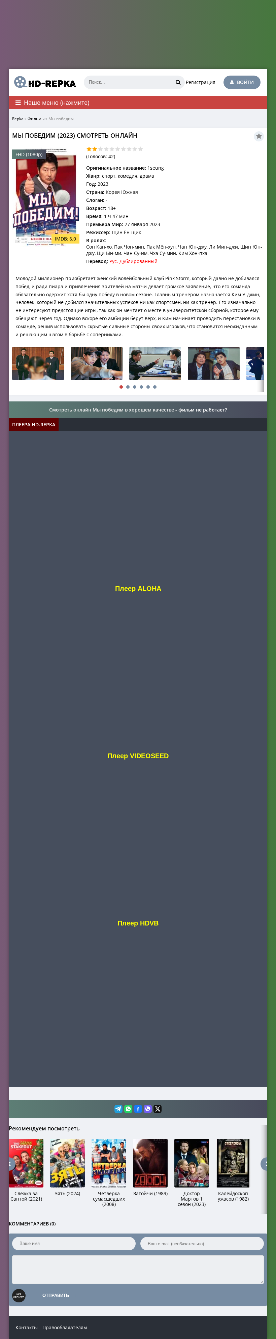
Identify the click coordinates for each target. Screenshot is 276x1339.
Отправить (55, 1295)
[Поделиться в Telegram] (118, 1109)
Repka (18, 119)
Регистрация (200, 82)
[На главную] (42, 82)
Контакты (26, 1327)
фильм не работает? (202, 409)
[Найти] (178, 82)
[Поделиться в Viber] (148, 1109)
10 (140, 149)
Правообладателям (64, 1327)
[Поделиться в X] (157, 1109)
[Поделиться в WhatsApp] (128, 1109)
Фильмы (36, 119)
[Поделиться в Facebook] (138, 1109)
